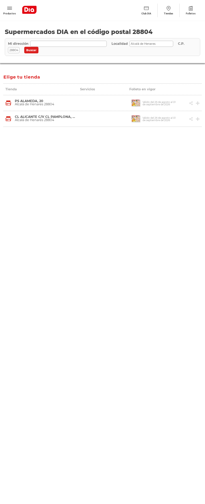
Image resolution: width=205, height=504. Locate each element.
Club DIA (146, 13)
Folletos (191, 13)
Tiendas (168, 13)
